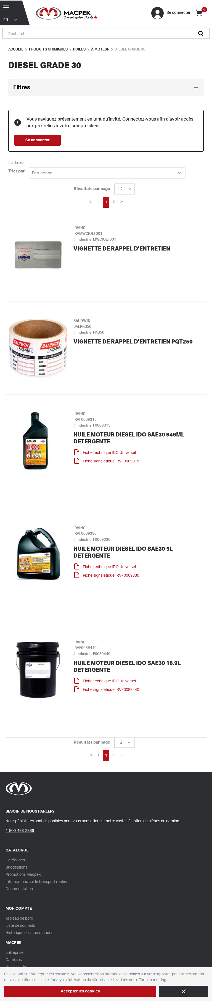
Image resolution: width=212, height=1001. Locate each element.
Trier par (16, 171)
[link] (90, 202)
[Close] (183, 991)
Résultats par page (92, 189)
